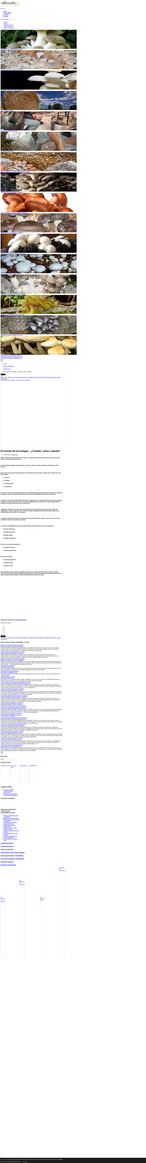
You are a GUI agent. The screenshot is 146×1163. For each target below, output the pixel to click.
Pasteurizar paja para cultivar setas (9, 826)
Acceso (6, 15)
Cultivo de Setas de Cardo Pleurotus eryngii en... (14, 294)
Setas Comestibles (9, 28)
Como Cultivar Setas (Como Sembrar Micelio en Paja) (15, 171)
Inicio (5, 11)
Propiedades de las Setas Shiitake (13, 852)
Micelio (6, 23)
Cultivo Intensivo (8, 26)
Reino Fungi (7, 369)
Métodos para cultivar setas (11, 818)
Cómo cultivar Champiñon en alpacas (11, 273)
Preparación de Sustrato (7, 110)
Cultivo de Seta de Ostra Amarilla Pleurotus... (13, 314)
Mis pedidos (7, 13)
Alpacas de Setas (8, 25)
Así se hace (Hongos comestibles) (12, 859)
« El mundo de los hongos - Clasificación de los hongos (28, 377)
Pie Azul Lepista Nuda (8, 865)
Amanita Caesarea (7, 862)
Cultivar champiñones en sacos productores (10, 836)
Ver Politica (60, 1159)
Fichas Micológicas (7, 846)
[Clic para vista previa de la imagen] (35, 447)
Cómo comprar (8, 12)
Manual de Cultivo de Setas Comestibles (12, 49)
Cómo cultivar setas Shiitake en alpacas (11, 233)
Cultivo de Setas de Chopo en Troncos (11, 355)
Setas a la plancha (7, 849)
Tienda (6, 22)
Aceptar (25, 1161)
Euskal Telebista (21, 620)
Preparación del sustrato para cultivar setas (10, 823)
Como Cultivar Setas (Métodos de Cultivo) (12, 69)
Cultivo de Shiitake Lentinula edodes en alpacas (14, 212)
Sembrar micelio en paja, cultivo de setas (10, 828)
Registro (6, 16)
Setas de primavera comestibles (12, 855)
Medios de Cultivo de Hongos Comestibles (12, 90)
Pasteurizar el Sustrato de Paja (9, 131)
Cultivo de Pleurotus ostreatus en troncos (12, 335)
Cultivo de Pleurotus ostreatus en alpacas (12, 192)
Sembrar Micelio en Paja (7, 151)
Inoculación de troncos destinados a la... (11, 358)
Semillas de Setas (7, 843)
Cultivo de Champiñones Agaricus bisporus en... (14, 253)
